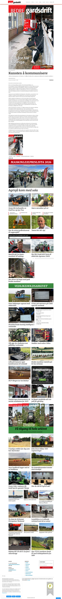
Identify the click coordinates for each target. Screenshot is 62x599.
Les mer (28, 580)
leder (14, 156)
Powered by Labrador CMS (31, 597)
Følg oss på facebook (29, 575)
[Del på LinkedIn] (51, 80)
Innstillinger (58, 598)
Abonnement (28, 564)
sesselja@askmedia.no (12, 569)
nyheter (31, 156)
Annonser (47, 2)
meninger (10, 156)
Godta (14, 596)
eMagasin (51, 2)
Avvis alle (18, 596)
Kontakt (44, 2)
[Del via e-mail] (52, 80)
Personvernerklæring (29, 572)
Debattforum (28, 568)
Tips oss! (27, 570)
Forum (36, 2)
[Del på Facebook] (50, 80)
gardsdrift (18, 156)
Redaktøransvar (28, 573)
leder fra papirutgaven (25, 156)
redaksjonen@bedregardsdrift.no (14, 564)
